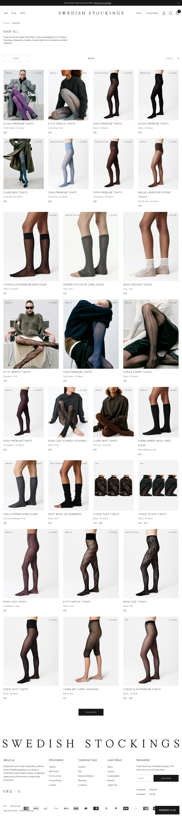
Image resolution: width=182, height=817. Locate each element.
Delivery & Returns (86, 776)
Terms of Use (55, 776)
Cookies (52, 785)
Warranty (82, 780)
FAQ (80, 771)
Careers (52, 767)
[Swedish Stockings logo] (91, 13)
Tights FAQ (112, 785)
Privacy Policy (55, 780)
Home (6, 23)
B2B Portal (53, 771)
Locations (82, 785)
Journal (110, 771)
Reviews (111, 780)
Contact (81, 767)
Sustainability (113, 776)
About (110, 767)
